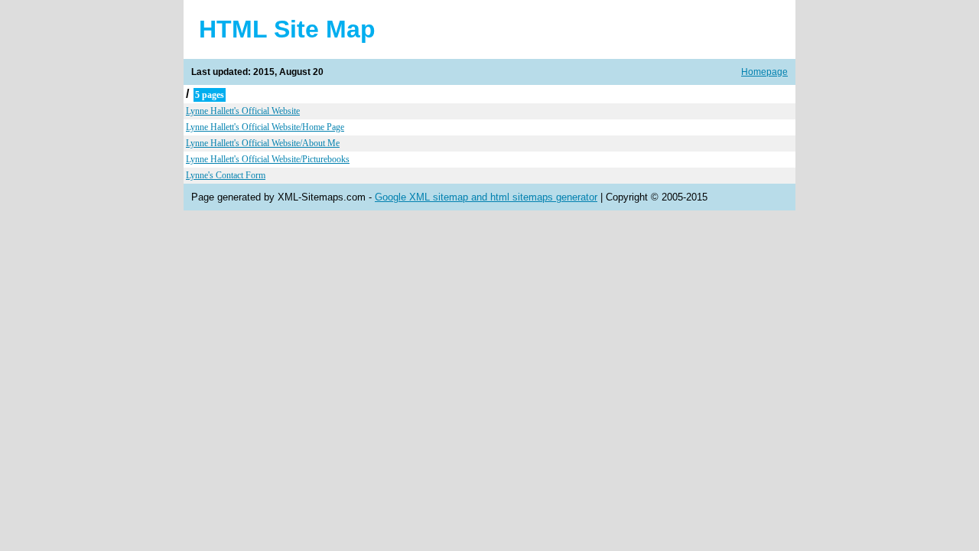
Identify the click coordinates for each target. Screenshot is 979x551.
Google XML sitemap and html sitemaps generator (486, 197)
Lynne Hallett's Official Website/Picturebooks (268, 159)
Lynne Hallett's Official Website (243, 111)
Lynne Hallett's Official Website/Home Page (265, 127)
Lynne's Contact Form (225, 175)
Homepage (764, 72)
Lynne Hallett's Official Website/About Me (263, 143)
